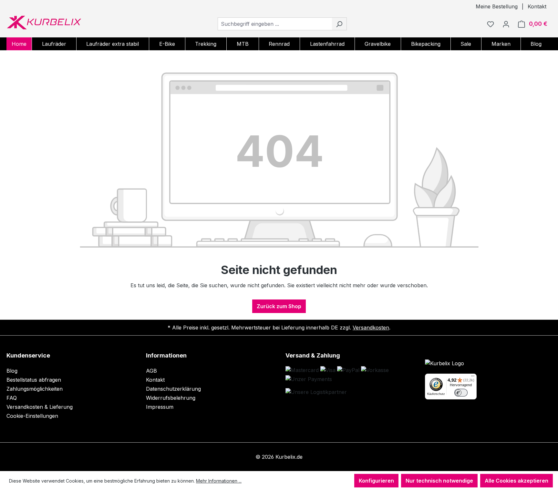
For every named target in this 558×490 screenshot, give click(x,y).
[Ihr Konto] (506, 23)
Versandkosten (371, 327)
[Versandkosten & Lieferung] (316, 392)
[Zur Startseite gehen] (43, 22)
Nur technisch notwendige (439, 480)
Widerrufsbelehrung (170, 398)
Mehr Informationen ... (219, 481)
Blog (11, 371)
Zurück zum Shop (279, 306)
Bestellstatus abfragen (33, 380)
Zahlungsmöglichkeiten (34, 389)
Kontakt (537, 6)
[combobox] (275, 23)
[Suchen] (339, 23)
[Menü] (473, 377)
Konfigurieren (376, 480)
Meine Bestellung (497, 6)
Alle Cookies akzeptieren (516, 480)
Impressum (159, 407)
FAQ (11, 398)
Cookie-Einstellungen (32, 416)
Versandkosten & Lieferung (39, 407)
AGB (151, 371)
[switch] (461, 393)
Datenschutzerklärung (173, 389)
